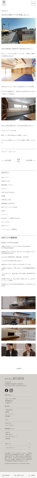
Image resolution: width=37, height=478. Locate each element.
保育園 (3, 196)
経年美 (7, 412)
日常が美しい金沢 (6, 199)
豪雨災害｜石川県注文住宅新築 (9, 242)
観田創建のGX (9, 400)
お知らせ (7, 432)
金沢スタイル (5, 225)
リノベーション (9, 414)
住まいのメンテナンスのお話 (9, 207)
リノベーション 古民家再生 (9, 229)
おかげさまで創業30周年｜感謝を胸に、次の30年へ (15, 257)
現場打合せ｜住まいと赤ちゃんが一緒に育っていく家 (15, 264)
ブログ (6, 419)
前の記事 (8, 160)
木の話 (3, 211)
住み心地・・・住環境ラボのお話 (10, 218)
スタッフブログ (5, 222)
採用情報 (7, 438)
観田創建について (9, 428)
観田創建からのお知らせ (8, 203)
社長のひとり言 (5, 181)
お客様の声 (8, 403)
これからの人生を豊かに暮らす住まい (11, 260)
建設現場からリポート (7, 185)
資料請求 (18, 368)
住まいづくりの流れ (10, 398)
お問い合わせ (8, 434)
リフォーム (4, 214)
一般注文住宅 (8, 410)
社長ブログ (8, 423)
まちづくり (4, 188)
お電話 (33, 475)
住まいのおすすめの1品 (7, 192)
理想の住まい (8, 395)
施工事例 (7, 406)
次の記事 (29, 160)
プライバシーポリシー (11, 436)
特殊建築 (7, 416)
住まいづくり (12, 151)
